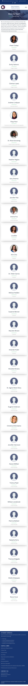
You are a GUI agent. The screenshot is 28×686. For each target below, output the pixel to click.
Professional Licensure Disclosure (9, 668)
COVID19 (3, 659)
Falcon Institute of (15, 7)
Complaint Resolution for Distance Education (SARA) (13, 665)
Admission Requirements (7, 648)
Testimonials (4, 652)
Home (10, 16)
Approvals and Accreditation (7, 657)
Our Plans (3, 654)
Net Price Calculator (5, 663)
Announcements (5, 661)
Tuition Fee (3, 650)
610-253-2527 (23, 1)
